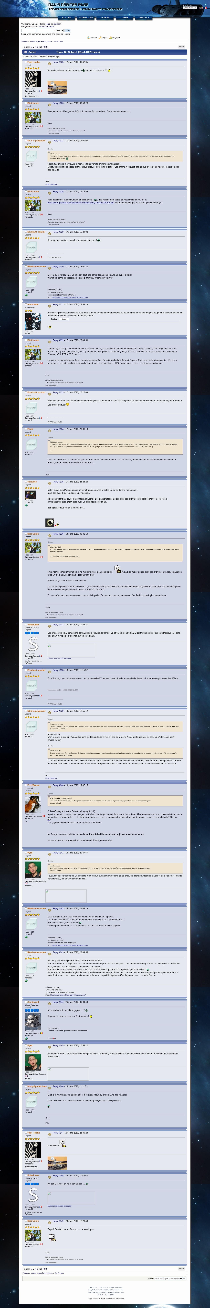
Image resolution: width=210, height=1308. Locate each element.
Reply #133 (58, 392)
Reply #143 (58, 952)
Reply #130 (58, 266)
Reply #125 (58, 62)
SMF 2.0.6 (93, 1287)
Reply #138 (58, 670)
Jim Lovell (33, 1002)
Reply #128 (58, 191)
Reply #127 (58, 140)
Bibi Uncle (33, 103)
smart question (51, 184)
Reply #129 (58, 232)
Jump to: (151, 1279)
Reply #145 (58, 1045)
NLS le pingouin (36, 140)
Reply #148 (58, 1175)
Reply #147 (58, 1133)
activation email (46, 26)
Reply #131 (58, 304)
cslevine (32, 481)
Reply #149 (58, 1221)
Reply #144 (58, 1002)
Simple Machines (115, 1287)
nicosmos (32, 304)
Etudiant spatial (36, 231)
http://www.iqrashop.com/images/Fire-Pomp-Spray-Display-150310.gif (80, 202)
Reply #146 (58, 1086)
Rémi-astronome (36, 266)
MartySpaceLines (37, 1086)
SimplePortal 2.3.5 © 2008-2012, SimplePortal (105, 1290)
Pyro (29, 852)
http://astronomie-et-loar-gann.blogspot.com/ (70, 297)
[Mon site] (26, 1039)
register (56, 24)
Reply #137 (58, 624)
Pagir (30, 429)
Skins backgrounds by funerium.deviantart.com (106, 1292)
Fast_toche (33, 62)
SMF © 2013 (103, 1287)
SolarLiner (33, 624)
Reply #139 (58, 711)
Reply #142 (58, 908)
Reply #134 (58, 429)
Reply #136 (58, 534)
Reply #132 (58, 340)
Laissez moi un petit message (59, 658)
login (48, 24)
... (33, 47)
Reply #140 (58, 785)
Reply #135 (58, 482)
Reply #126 (58, 103)
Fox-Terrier (33, 785)
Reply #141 (58, 852)
